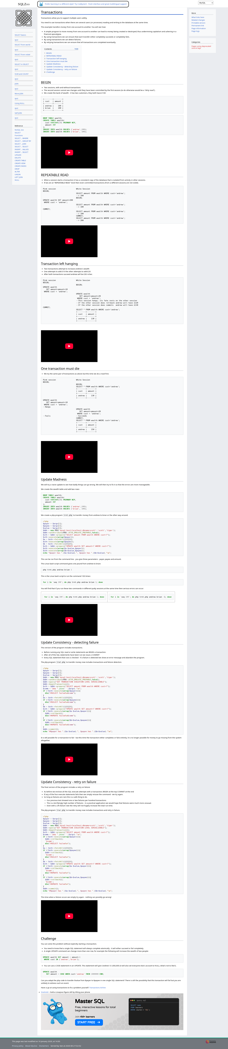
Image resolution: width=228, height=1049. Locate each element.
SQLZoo (24, 4)
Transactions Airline (97, 987)
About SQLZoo (31, 1046)
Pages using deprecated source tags (201, 47)
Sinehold (44, 992)
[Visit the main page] (24, 18)
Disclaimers (44, 1046)
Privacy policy (17, 1046)
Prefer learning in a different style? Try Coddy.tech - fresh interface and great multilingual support (86, 4)
